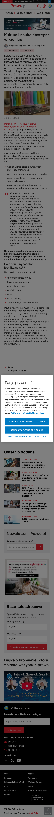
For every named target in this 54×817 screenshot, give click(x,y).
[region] (27, 408)
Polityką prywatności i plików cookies (27, 413)
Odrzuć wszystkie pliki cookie (27, 430)
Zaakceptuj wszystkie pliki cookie (27, 421)
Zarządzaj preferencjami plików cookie (27, 436)
